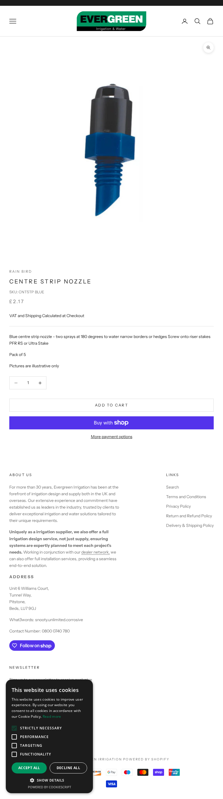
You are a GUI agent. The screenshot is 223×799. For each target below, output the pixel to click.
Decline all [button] (68, 767)
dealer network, (95, 552)
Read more (52, 716)
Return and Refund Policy (189, 515)
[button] (49, 780)
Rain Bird (20, 271)
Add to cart (111, 405)
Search (172, 487)
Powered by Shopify (146, 759)
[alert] (49, 736)
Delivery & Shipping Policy (190, 525)
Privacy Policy (178, 506)
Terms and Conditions (186, 496)
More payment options (111, 436)
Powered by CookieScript (49, 787)
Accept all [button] (29, 767)
